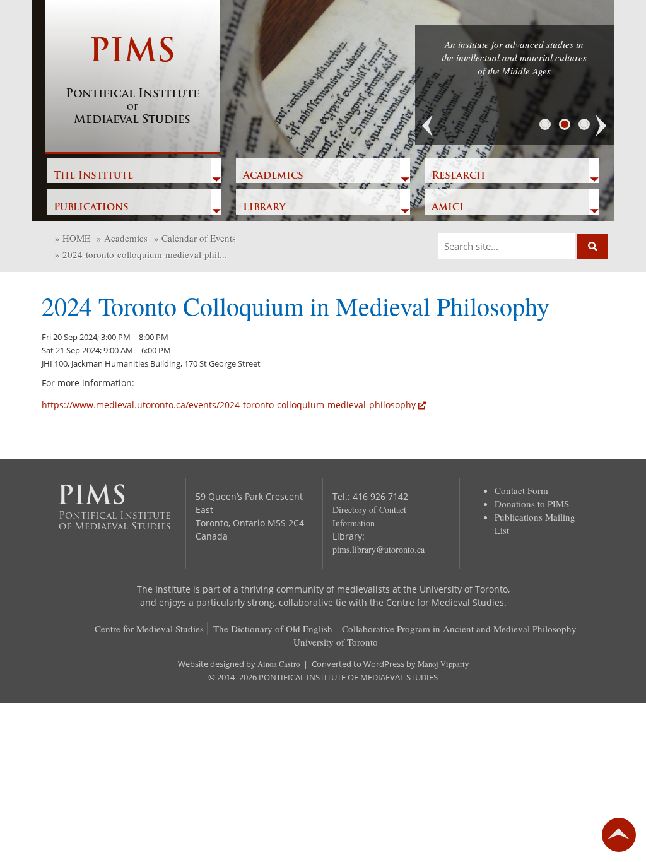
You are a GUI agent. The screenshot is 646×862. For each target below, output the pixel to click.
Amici (448, 208)
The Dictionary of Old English (272, 628)
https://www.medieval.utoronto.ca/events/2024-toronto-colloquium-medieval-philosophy (229, 405)
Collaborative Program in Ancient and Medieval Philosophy (459, 628)
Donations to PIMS (532, 503)
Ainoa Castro (278, 664)
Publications (91, 208)
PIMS (132, 81)
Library (264, 208)
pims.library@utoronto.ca (378, 549)
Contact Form (521, 490)
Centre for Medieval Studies (149, 628)
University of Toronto (335, 641)
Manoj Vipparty (443, 664)
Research (458, 176)
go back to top (619, 835)
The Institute (93, 176)
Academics (273, 176)
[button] (427, 126)
